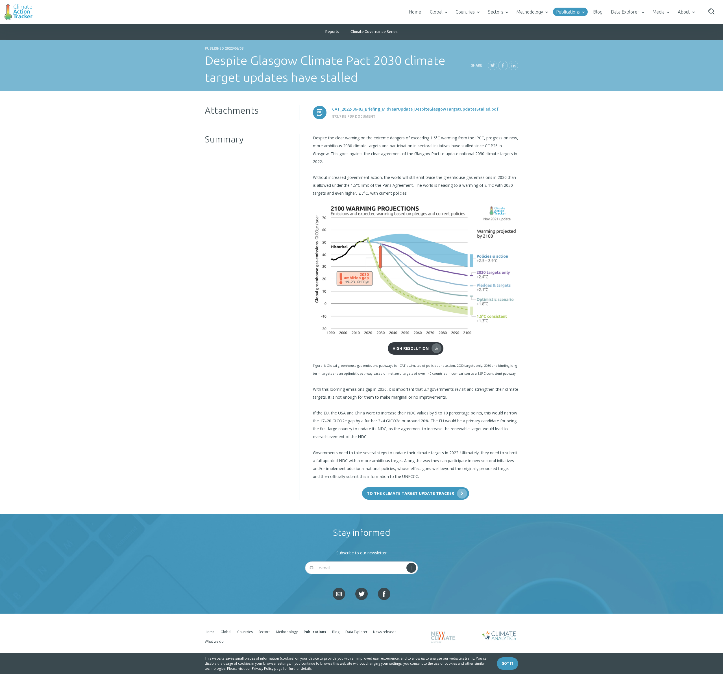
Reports (332, 31)
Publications (568, 11)
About (684, 11)
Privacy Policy (262, 668)
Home (415, 11)
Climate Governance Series (374, 31)
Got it (507, 663)
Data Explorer (625, 11)
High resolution (411, 348)
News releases (384, 631)
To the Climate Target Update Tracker (410, 493)
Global (436, 11)
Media (658, 11)
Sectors (495, 11)
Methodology (529, 11)
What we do (214, 641)
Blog (597, 11)
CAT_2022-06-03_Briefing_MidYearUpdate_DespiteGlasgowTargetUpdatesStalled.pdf (415, 109)
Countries (465, 11)
